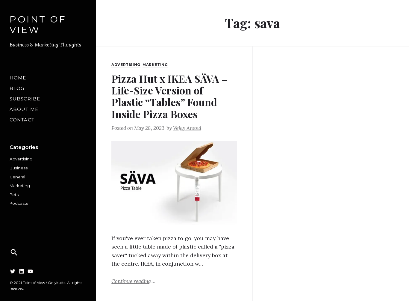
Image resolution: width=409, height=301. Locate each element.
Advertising (21, 158)
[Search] (14, 252)
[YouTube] (30, 271)
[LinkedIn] (22, 271)
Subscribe (25, 99)
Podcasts (19, 203)
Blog (17, 88)
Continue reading (133, 281)
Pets (14, 194)
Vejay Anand (187, 128)
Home (18, 78)
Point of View (38, 24)
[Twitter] (13, 271)
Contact (22, 120)
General (17, 176)
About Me (24, 109)
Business (19, 167)
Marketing (20, 185)
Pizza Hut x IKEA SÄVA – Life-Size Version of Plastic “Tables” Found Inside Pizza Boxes (169, 96)
